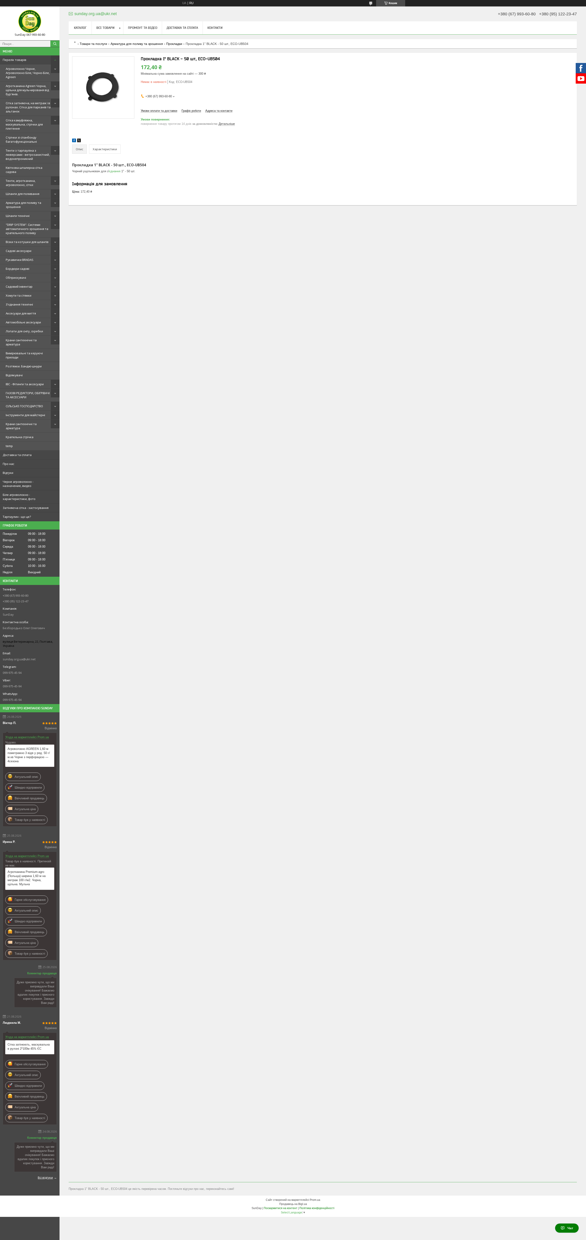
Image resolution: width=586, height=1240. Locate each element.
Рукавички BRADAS (19, 260)
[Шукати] (55, 43)
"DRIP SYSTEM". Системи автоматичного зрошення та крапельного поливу (27, 229)
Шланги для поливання (22, 194)
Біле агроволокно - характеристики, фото (19, 497)
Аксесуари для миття (21, 313)
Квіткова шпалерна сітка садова (24, 170)
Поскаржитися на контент (280, 1208)
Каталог (80, 28)
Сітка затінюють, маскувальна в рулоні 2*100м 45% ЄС (29, 1046)
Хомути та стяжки (18, 295)
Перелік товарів (14, 60)
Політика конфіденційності (316, 1208)
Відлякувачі (14, 375)
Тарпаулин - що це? (17, 517)
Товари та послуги (93, 44)
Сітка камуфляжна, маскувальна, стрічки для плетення (24, 124)
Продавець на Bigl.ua (293, 1204)
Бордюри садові (17, 269)
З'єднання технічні (19, 304)
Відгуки (8, 473)
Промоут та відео (142, 28)
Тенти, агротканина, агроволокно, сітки (20, 183)
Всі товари (105, 28)
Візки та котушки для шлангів (27, 242)
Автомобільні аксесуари (23, 322)
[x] (79, 141)
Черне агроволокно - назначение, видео (18, 484)
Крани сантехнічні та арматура (21, 342)
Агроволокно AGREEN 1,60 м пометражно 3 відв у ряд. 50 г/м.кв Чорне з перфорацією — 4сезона (29, 755)
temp (9, 446)
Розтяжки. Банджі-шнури (24, 366)
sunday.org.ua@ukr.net (19, 659)
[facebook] (74, 141)
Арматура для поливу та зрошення (23, 205)
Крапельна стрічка (19, 437)
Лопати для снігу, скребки (24, 331)
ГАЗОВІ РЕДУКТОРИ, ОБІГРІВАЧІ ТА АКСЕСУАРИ (28, 395)
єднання (114, 171)
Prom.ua (315, 1200)
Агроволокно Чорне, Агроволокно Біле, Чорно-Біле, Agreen (28, 73)
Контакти (214, 28)
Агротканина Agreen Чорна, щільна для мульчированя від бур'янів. (27, 90)
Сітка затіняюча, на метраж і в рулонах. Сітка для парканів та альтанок (28, 107)
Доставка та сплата (17, 455)
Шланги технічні (18, 216)
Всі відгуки (45, 1177)
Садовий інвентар (19, 286)
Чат (570, 1228)
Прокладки (174, 44)
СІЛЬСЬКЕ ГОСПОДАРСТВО (24, 406)
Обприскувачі (16, 278)
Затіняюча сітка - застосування (26, 508)
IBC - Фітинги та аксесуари (25, 384)
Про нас (8, 464)
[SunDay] (29, 21)
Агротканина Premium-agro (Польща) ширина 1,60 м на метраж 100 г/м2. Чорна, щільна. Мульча (27, 878)
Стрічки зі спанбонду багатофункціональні (21, 139)
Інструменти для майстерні (25, 415)
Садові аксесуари (18, 251)
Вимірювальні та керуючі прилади (24, 355)
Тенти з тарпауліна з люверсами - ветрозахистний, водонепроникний (28, 154)
